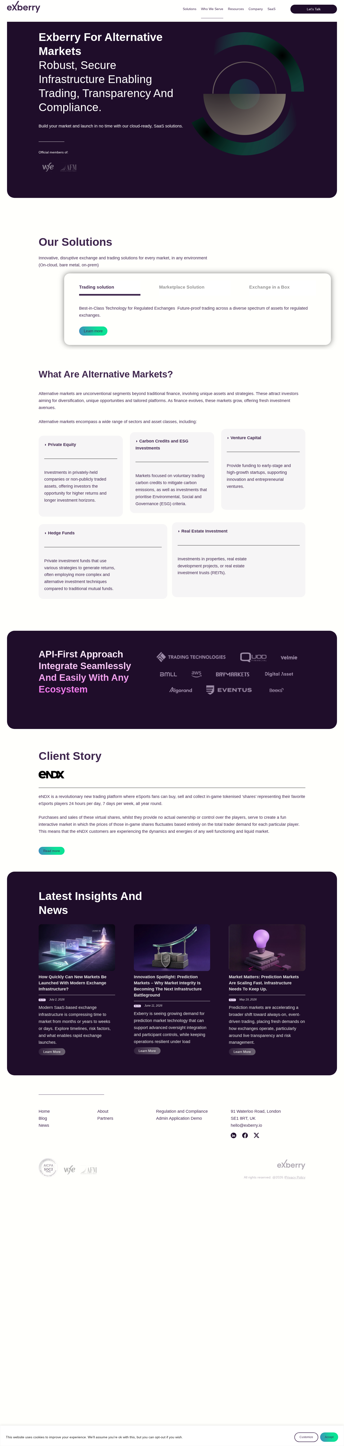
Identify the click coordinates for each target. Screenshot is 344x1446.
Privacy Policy (295, 1177)
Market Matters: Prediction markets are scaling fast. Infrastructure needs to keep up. (264, 983)
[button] (313, 9)
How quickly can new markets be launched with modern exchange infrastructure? (72, 983)
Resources (236, 9)
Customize (306, 1437)
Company (256, 9)
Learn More (52, 1052)
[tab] (109, 288)
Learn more (93, 331)
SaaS (271, 9)
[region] (172, 1435)
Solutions (189, 9)
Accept (329, 1437)
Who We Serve (212, 9)
